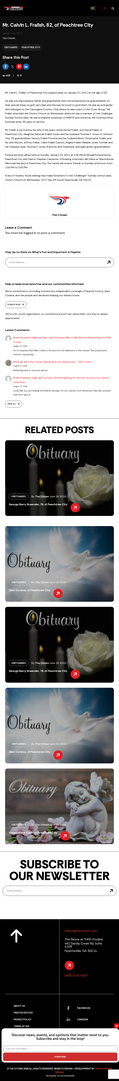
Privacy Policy (22, 1019)
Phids (16, 362)
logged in (30, 233)
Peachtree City (31, 47)
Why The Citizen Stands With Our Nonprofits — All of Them (58, 362)
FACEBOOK (83, 1008)
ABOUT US (19, 1006)
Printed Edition (23, 1012)
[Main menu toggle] (104, 8)
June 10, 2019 (58, 824)
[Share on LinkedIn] (26, 66)
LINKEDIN (82, 1019)
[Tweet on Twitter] (12, 66)
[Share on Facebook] (5, 66)
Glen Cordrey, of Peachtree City (29, 590)
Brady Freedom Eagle (25, 337)
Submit (109, 262)
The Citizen (8, 38)
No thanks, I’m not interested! (60, 1076)
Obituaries (11, 47)
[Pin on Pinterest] (19, 66)
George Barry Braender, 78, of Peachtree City (38, 504)
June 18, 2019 (58, 496)
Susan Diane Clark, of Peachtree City (33, 832)
